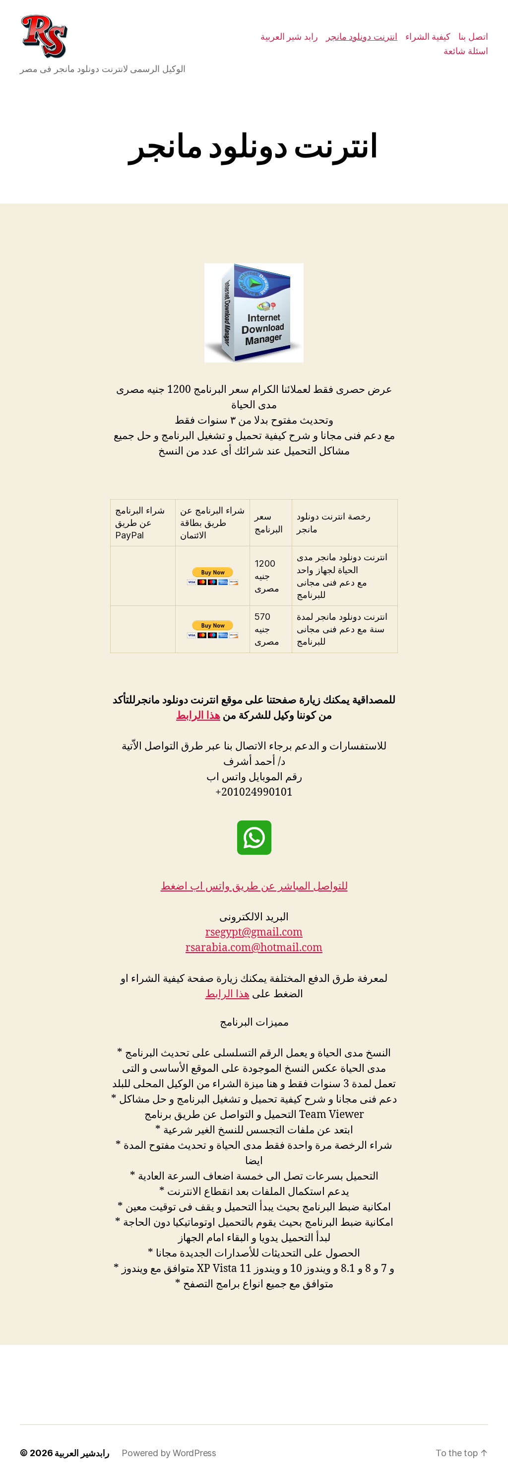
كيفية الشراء (428, 36)
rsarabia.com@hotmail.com (254, 948)
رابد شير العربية (289, 36)
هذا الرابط (198, 715)
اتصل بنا (473, 36)
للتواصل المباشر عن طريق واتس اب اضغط (254, 886)
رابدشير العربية (82, 1453)
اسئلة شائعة (466, 51)
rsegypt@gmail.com (254, 932)
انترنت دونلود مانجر (361, 36)
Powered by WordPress (169, 1453)
